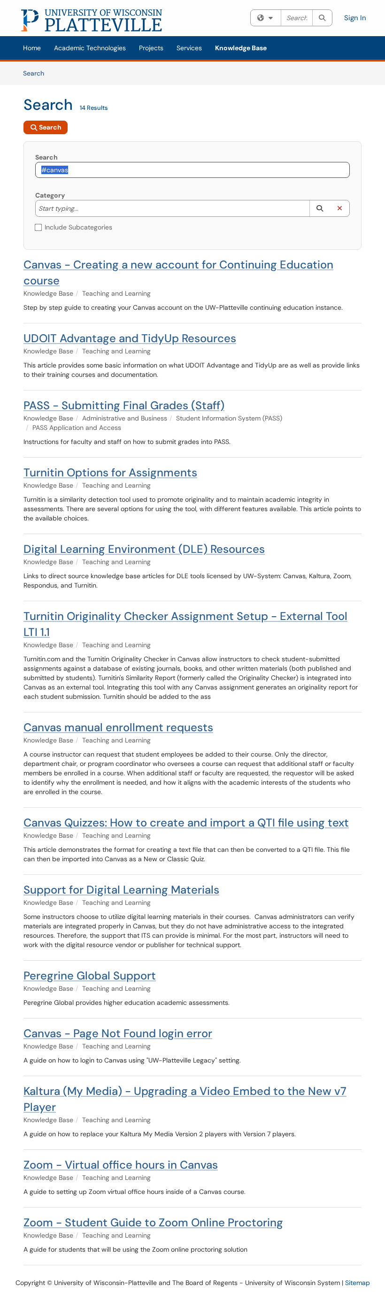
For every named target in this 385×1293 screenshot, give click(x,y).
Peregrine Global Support (89, 975)
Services (189, 48)
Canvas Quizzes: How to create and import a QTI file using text (186, 822)
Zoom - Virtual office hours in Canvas (120, 1164)
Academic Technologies (90, 48)
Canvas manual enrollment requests (118, 727)
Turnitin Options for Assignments (110, 472)
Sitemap (357, 1282)
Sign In (355, 18)
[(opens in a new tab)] (91, 20)
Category (50, 195)
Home (32, 48)
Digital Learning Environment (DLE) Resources (144, 549)
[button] (319, 208)
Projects (151, 48)
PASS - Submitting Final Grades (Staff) (123, 405)
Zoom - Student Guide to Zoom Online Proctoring (153, 1222)
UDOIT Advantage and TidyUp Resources (129, 338)
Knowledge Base (241, 48)
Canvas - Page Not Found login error (117, 1033)
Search (37, 73)
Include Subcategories (78, 227)
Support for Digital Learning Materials (121, 889)
